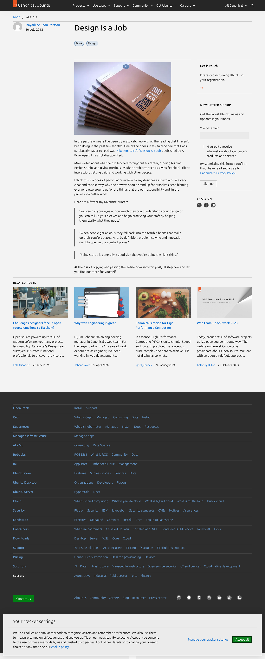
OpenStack (21, 408)
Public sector (118, 575)
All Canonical (234, 5)
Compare (113, 519)
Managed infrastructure (30, 436)
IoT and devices (190, 566)
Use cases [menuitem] (99, 5)
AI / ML (18, 445)
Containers (21, 529)
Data (83, 566)
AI (75, 566)
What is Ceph (83, 417)
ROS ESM (80, 454)
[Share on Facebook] (206, 206)
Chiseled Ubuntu (117, 529)
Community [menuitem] (140, 5)
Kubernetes (21, 426)
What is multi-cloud (190, 501)
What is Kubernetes (87, 426)
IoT (15, 464)
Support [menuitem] (119, 5)
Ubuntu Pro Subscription (91, 557)
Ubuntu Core (22, 473)
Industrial (100, 575)
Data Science (101, 445)
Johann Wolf (82, 365)
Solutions (20, 566)
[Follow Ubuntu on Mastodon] (180, 598)
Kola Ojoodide (21, 365)
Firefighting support (170, 547)
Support (91, 408)
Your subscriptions (86, 547)
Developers (105, 482)
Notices (174, 510)
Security (19, 510)
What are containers (88, 529)
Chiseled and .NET (145, 529)
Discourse (146, 547)
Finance (146, 575)
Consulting (120, 417)
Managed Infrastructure (128, 566)
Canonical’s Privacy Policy (217, 173)
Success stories (100, 473)
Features (80, 473)
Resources (152, 426)
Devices (150, 557)
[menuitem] (236, 5)
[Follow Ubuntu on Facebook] (190, 598)
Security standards (141, 510)
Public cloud (215, 501)
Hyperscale (81, 491)
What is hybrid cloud (159, 501)
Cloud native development (222, 566)
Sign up (209, 183)
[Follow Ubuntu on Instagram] (210, 598)
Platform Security (86, 510)
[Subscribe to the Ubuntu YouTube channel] (220, 598)
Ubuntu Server (23, 491)
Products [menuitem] (79, 5)
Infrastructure (99, 566)
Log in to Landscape (159, 519)
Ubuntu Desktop (24, 482)
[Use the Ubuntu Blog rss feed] (240, 598)
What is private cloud (126, 501)
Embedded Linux (103, 464)
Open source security (162, 566)
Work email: (211, 128)
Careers (114, 597)
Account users (112, 547)
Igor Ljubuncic (144, 365)
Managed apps (84, 436)
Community (120, 454)
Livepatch (118, 510)
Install (78, 408)
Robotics (19, 454)
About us (80, 597)
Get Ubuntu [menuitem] (164, 5)
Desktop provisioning (126, 557)
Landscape (20, 519)
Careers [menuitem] (185, 5)
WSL (105, 538)
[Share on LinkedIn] (213, 206)
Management (128, 464)
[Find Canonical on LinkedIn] (200, 598)
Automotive (82, 575)
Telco (134, 575)
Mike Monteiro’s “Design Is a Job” (139, 150)
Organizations (83, 482)
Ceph (16, 417)
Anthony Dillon (206, 365)
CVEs (161, 510)
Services (120, 473)
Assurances (191, 510)
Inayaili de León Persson (42, 25)
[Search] (252, 5)
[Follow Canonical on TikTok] (230, 598)
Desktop (80, 538)
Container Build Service (177, 529)
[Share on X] (199, 206)
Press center (157, 597)
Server (94, 538)
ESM (105, 510)
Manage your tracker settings (208, 639)
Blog (17, 17)
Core (115, 538)
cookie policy (60, 647)
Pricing (131, 547)
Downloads (21, 538)
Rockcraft (203, 529)
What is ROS (99, 454)
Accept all (242, 639)
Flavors (121, 482)
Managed (102, 417)
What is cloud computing (91, 501)
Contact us (23, 598)
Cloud (17, 501)
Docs (135, 417)
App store (81, 464)
